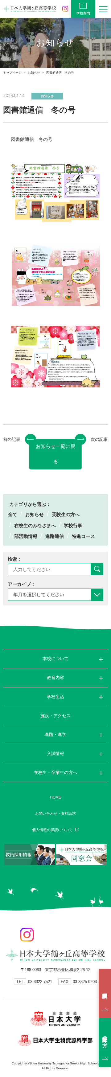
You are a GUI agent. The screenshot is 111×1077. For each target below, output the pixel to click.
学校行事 (73, 525)
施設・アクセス (55, 715)
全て (12, 514)
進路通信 (54, 536)
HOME (55, 797)
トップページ (12, 72)
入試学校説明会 (105, 993)
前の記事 (11, 439)
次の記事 (99, 439)
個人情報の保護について (52, 830)
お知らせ (34, 72)
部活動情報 (25, 536)
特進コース (83, 536)
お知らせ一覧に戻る (55, 454)
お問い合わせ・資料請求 (55, 813)
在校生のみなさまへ (35, 525)
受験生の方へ (66, 514)
